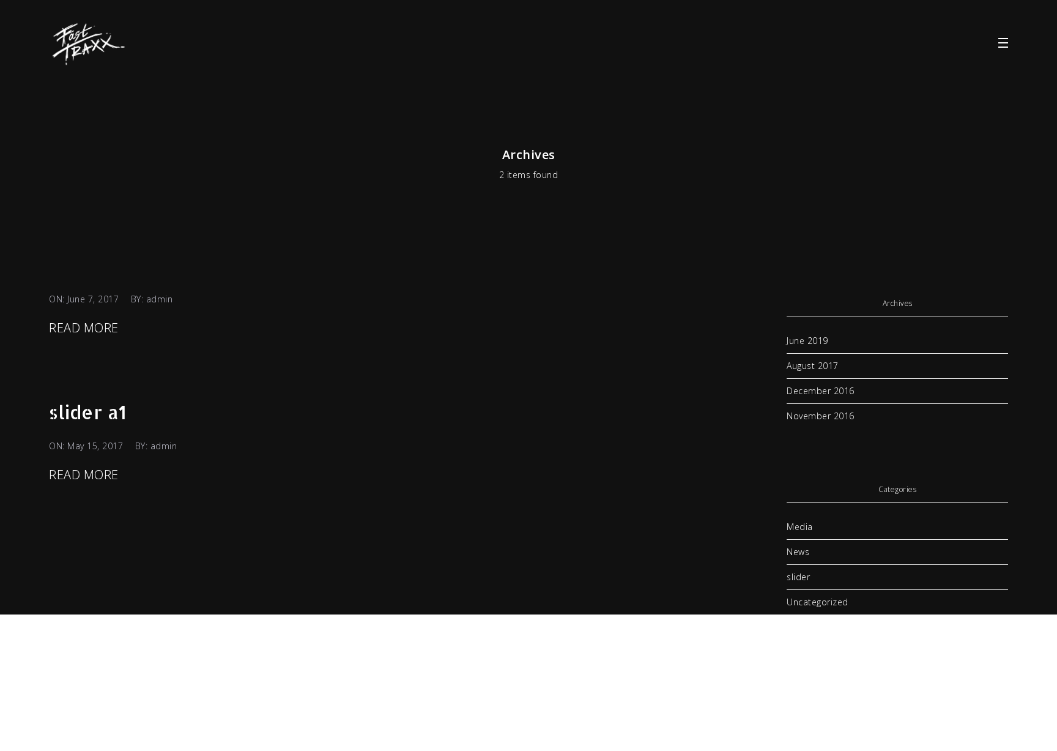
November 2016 (821, 416)
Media (800, 526)
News (798, 552)
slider (798, 577)
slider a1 (88, 412)
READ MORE (84, 327)
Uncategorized (817, 602)
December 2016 (821, 391)
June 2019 (807, 340)
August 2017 (813, 366)
